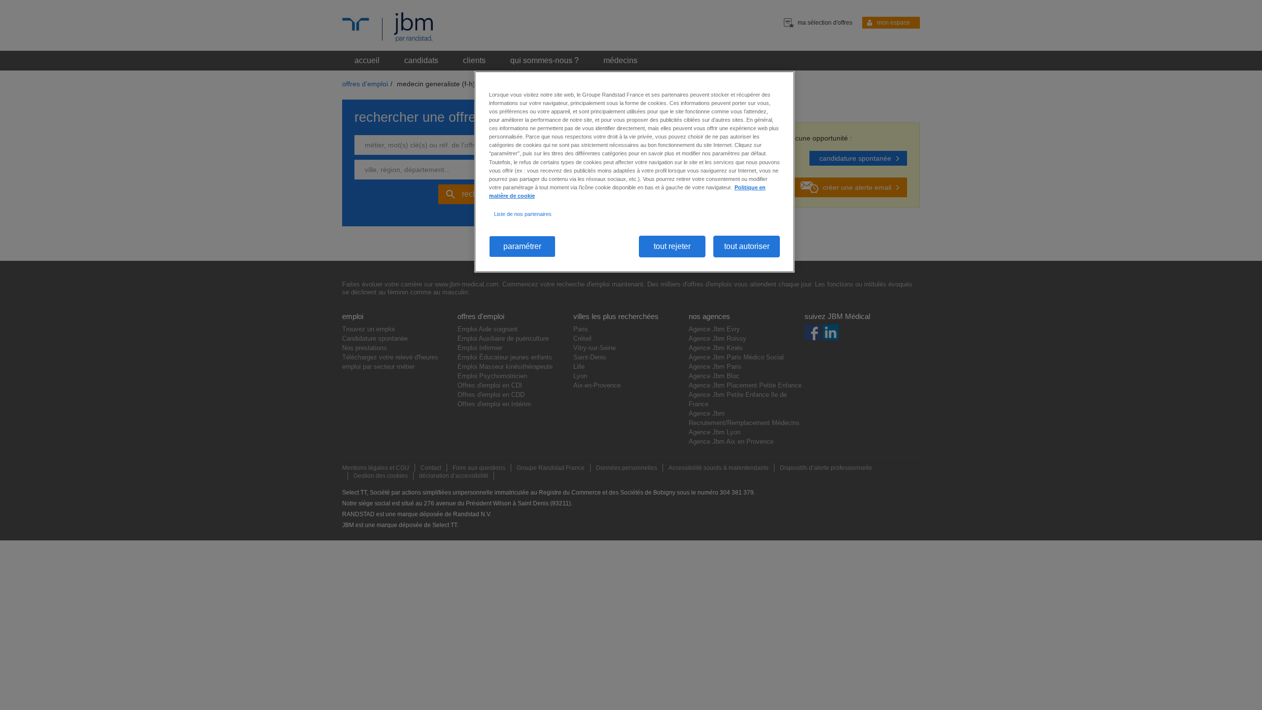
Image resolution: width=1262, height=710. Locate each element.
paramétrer (522, 246)
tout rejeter (672, 246)
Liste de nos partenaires (523, 214)
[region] (634, 172)
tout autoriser (747, 246)
